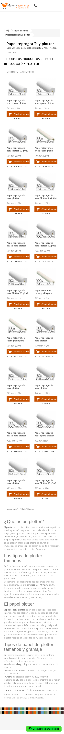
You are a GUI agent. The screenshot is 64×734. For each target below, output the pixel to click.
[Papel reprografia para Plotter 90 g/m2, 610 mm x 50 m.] (45, 468)
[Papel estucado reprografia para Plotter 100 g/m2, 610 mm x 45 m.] (45, 278)
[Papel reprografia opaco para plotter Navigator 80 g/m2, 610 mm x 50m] (18, 88)
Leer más (11, 52)
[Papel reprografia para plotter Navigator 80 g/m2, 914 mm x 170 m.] (18, 183)
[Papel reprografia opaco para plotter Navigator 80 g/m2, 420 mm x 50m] (45, 420)
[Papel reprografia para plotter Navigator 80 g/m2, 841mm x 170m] (45, 373)
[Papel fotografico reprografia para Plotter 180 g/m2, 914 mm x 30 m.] (18, 325)
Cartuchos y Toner (15, 690)
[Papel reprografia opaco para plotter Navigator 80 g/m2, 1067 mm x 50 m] (18, 420)
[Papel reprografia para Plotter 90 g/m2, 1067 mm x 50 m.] (45, 230)
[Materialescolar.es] (15, 5)
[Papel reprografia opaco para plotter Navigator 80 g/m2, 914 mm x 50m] (45, 88)
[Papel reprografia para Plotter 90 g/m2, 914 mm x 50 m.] (18, 135)
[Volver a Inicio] (7, 31)
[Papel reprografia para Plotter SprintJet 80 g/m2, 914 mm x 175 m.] (45, 183)
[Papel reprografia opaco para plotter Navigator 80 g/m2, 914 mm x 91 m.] (18, 230)
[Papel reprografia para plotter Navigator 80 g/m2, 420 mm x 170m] (18, 468)
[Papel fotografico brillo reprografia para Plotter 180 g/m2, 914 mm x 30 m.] (45, 135)
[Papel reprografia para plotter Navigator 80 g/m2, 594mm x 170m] (45, 325)
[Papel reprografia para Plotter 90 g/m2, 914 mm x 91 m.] (18, 278)
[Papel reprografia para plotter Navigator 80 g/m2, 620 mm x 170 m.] (18, 373)
